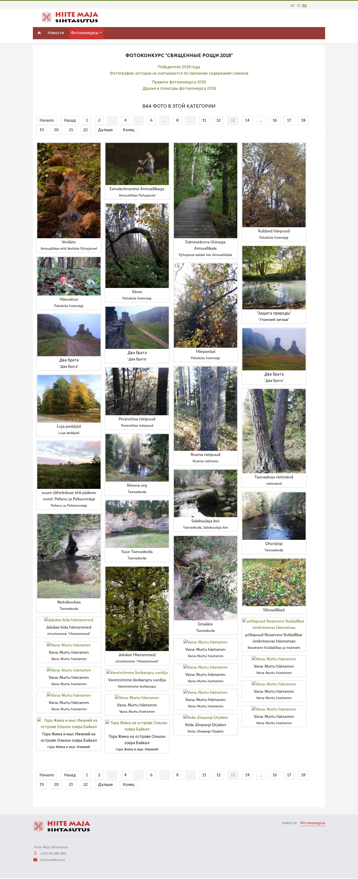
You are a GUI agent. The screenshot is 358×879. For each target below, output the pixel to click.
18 (303, 121)
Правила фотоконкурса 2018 (179, 82)
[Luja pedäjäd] (69, 399)
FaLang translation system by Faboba (53, 800)
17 (289, 121)
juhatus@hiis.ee (52, 860)
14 (247, 121)
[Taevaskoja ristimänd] (274, 431)
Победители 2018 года (179, 67)
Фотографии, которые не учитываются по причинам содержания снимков (179, 74)
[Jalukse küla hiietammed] (69, 620)
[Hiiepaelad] (205, 305)
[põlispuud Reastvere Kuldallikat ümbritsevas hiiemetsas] (274, 625)
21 (71, 130)
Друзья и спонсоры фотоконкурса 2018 (179, 89)
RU (304, 6)
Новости (56, 33)
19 (42, 130)
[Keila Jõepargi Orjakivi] (205, 717)
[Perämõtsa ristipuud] (137, 391)
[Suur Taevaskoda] (137, 524)
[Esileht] (69, 21)
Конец (128, 130)
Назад (70, 121)
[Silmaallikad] (274, 582)
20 (56, 130)
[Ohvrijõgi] (274, 516)
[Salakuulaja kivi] (205, 493)
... (261, 121)
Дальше (105, 130)
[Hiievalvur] (69, 276)
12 (219, 121)
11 (204, 121)
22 (85, 130)
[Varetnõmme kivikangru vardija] (137, 673)
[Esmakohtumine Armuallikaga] (137, 164)
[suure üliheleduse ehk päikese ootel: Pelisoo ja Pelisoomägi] (69, 465)
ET (292, 6)
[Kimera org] (137, 458)
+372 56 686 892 (53, 853)
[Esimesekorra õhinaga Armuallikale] (205, 190)
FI (298, 6)
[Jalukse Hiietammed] (137, 609)
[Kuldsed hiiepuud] (274, 185)
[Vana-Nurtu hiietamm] (205, 642)
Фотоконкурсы (85, 33)
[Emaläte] (205, 578)
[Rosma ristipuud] (205, 408)
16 (275, 121)
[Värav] (137, 245)
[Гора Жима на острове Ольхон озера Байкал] (137, 726)
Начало (47, 121)
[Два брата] (137, 327)
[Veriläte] (69, 190)
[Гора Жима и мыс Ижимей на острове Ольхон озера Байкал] (69, 724)
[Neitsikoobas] (69, 556)
